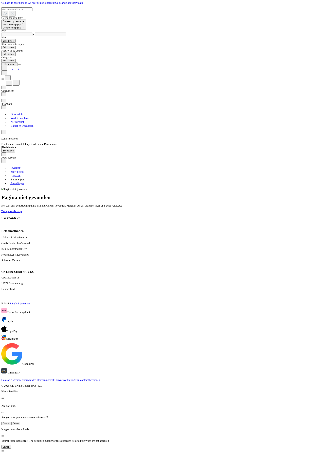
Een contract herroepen (87, 380)
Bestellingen (17, 183)
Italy (27, 144)
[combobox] (16, 9)
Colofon (6, 380)
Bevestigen (8, 150)
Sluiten (6, 447)
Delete (16, 423)
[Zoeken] (4, 14)
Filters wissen (9, 64)
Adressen (15, 175)
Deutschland (50, 144)
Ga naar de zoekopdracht (41, 2)
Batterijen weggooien (21, 125)
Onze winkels (17, 114)
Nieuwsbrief (17, 121)
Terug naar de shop (11, 211)
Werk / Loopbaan (19, 118)
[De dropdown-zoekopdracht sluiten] (12, 14)
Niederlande (37, 144)
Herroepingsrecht (46, 380)
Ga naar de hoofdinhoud (14, 2)
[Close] (19, 64)
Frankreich (7, 144)
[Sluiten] (2, 450)
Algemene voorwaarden (24, 380)
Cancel (6, 423)
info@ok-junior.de (20, 303)
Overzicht (15, 167)
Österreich (19, 144)
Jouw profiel (17, 171)
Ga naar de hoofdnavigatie (69, 2)
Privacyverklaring (65, 380)
